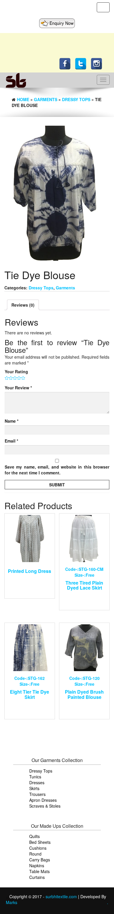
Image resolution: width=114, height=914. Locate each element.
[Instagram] (98, 63)
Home (23, 99)
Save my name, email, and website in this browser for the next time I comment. (57, 470)
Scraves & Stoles (45, 806)
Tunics (35, 777)
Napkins (36, 865)
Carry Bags (39, 860)
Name (11, 421)
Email (11, 441)
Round (35, 854)
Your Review (18, 388)
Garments (45, 99)
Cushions (37, 848)
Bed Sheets (40, 842)
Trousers (37, 794)
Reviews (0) (22, 305)
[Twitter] (82, 63)
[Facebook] (66, 63)
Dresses (36, 782)
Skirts (34, 788)
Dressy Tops (76, 99)
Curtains (37, 877)
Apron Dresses (43, 800)
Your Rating (16, 371)
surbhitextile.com (62, 896)
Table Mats (39, 871)
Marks (11, 902)
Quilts (34, 836)
